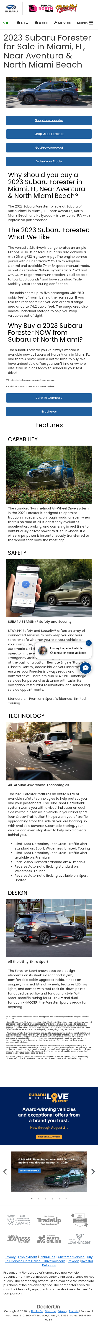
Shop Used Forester (49, 134)
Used (43, 23)
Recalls (74, 1311)
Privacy (10, 1257)
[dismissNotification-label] (89, 643)
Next (93, 1172)
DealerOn (37, 1311)
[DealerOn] (48, 1306)
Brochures (49, 411)
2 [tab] (38, 1199)
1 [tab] (32, 1199)
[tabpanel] (49, 1171)
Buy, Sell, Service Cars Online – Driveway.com (49, 1259)
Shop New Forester (49, 120)
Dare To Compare (49, 398)
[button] (7, 23)
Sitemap (50, 1311)
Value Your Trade (49, 161)
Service (64, 23)
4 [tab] (52, 1199)
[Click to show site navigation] (91, 23)
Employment (27, 1257)
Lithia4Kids (47, 1257)
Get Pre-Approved (49, 147)
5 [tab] (59, 1199)
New (24, 23)
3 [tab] (45, 1199)
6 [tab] (66, 1199)
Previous (5, 1172)
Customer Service (71, 1257)
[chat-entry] (85, 668)
